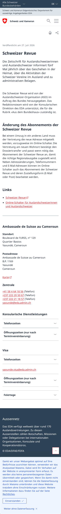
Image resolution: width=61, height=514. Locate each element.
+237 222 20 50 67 (13, 295)
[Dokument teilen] (56, 32)
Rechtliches (9, 494)
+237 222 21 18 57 (13, 299)
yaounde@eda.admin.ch (17, 302)
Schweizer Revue (16, 197)
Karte (6, 277)
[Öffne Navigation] (56, 21)
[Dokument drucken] (50, 32)
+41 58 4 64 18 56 (13, 291)
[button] (55, 450)
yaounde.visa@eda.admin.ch (19, 369)
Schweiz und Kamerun (22, 21)
